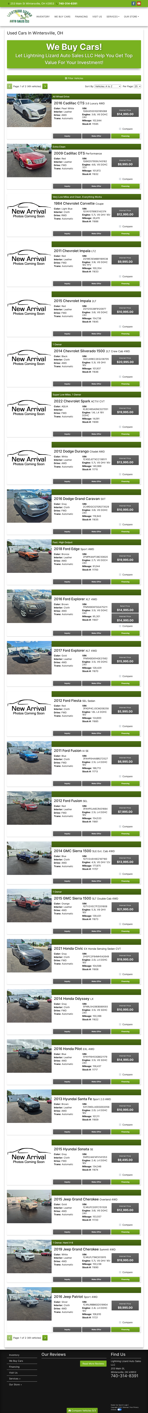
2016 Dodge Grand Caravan (80, 499)
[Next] (45, 86)
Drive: (57, 115)
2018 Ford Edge (74, 549)
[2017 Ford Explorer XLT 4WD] (29, 657)
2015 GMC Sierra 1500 (86, 898)
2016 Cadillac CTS (79, 103)
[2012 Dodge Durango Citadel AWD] (29, 458)
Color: (57, 108)
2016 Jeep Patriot (76, 1297)
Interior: (58, 111)
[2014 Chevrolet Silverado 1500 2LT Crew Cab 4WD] (29, 358)
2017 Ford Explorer (75, 650)
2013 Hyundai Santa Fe (82, 1099)
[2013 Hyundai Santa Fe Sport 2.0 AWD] (29, 1105)
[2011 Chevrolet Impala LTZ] (29, 257)
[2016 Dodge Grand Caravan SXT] (29, 505)
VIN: (84, 108)
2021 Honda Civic (87, 948)
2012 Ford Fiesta (74, 701)
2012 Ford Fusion (70, 801)
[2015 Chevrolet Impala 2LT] (29, 308)
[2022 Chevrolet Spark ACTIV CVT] (29, 408)
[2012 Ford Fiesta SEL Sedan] (29, 707)
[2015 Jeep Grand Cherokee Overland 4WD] (29, 1206)
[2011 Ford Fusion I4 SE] (29, 757)
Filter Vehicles (75, 78)
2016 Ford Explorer (75, 599)
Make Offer (96, 136)
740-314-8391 (68, 3)
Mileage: (87, 120)
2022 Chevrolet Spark (79, 401)
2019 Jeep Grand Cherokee (85, 1249)
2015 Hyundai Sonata (73, 1149)
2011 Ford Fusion (71, 751)
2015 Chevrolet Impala (75, 301)
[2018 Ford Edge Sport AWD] (29, 555)
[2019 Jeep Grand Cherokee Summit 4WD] (29, 1256)
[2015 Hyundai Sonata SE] (29, 1156)
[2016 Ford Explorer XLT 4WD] (29, 606)
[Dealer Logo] (19, 16)
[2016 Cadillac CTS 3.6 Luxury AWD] (29, 110)
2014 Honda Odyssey (74, 999)
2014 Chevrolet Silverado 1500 (92, 351)
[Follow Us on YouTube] (139, 3)
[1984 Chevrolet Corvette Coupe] (29, 210)
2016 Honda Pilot (74, 1049)
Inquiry (67, 136)
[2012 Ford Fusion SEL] (29, 807)
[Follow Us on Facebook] (134, 3)
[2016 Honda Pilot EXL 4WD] (29, 1055)
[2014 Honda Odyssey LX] (29, 1005)
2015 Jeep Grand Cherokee (86, 1199)
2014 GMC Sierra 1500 (84, 851)
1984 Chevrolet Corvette (78, 203)
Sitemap (125, 1407)
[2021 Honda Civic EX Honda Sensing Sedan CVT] (29, 955)
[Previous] (9, 86)
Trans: (57, 118)
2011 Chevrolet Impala (75, 251)
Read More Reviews (93, 1363)
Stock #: (86, 124)
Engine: (86, 114)
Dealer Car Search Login (119, 1405)
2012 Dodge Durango (79, 451)
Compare (127, 128)
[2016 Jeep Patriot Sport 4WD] (29, 1303)
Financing (125, 136)
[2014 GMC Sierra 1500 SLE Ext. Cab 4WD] (29, 858)
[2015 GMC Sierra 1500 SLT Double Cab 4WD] (29, 905)
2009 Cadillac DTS (78, 153)
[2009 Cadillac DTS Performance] (29, 160)
